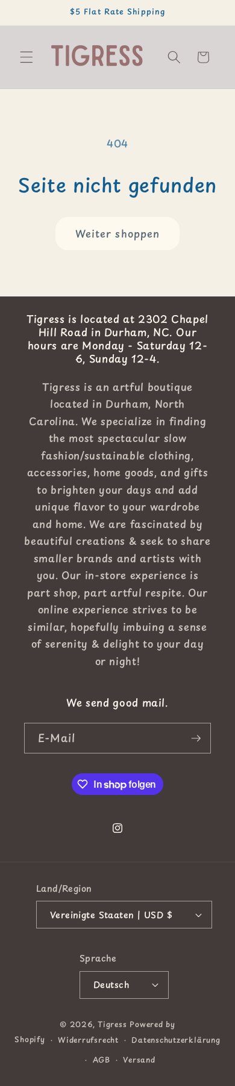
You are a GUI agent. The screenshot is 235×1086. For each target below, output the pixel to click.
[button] (26, 57)
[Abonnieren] (195, 738)
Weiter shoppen (117, 233)
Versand (139, 1059)
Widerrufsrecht (88, 1039)
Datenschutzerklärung (175, 1039)
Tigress (112, 1024)
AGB (101, 1059)
